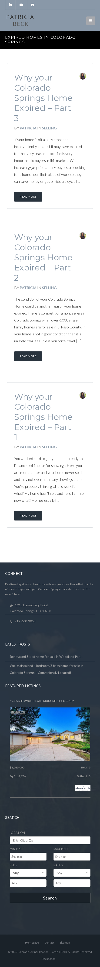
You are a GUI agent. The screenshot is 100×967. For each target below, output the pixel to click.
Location (17, 833)
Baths (58, 865)
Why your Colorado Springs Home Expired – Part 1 (43, 417)
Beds (13, 865)
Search (50, 897)
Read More (28, 196)
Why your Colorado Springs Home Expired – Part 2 (43, 257)
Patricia (28, 128)
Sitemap (65, 942)
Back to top (48, 959)
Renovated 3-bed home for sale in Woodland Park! (46, 657)
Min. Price (17, 849)
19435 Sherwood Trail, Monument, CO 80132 (42, 701)
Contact (49, 942)
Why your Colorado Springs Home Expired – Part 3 (43, 98)
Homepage (32, 942)
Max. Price (61, 849)
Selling (49, 128)
